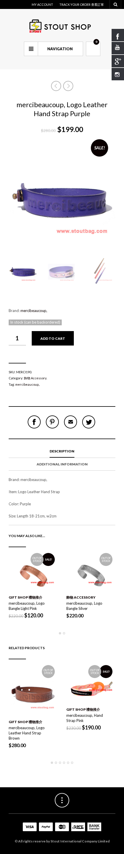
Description (62, 451)
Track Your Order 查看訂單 (81, 4)
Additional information (62, 464)
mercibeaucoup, (33, 310)
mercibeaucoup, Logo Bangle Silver (84, 606)
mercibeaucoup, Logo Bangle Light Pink (27, 606)
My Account (42, 4)
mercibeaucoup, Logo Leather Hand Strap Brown (27, 732)
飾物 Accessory (35, 378)
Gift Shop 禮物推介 (25, 597)
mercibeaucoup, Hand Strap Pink (84, 718)
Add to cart (52, 338)
